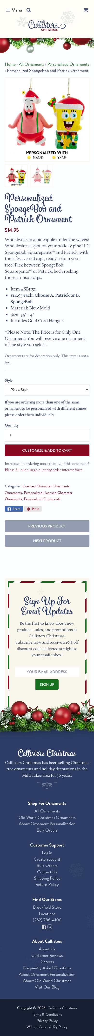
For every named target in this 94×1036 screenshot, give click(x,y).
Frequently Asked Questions (47, 968)
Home (10, 64)
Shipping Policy (47, 878)
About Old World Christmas (47, 980)
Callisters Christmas (62, 1008)
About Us (47, 949)
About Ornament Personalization (47, 823)
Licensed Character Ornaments (46, 486)
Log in (47, 852)
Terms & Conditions (47, 1014)
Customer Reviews (47, 955)
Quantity (12, 425)
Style (9, 380)
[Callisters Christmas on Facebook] (44, 926)
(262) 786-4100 (47, 920)
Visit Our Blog (47, 987)
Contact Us (47, 872)
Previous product (47, 526)
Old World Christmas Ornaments (47, 817)
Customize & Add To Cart (47, 450)
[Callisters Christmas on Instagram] (49, 926)
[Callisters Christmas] (47, 26)
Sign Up (47, 684)
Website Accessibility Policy (47, 1027)
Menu (17, 9)
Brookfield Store (47, 907)
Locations (47, 913)
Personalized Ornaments (68, 64)
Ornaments (13, 493)
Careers (47, 961)
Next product (47, 541)
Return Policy (47, 884)
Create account (47, 859)
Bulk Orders (47, 830)
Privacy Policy (47, 1021)
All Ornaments (31, 64)
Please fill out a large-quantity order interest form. (44, 470)
